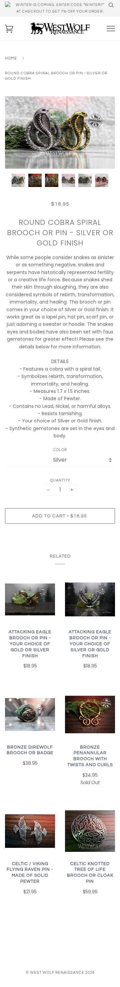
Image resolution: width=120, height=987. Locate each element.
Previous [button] (16, 132)
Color (60, 450)
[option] (60, 132)
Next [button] (103, 132)
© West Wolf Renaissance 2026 (60, 972)
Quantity (60, 480)
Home (11, 58)
